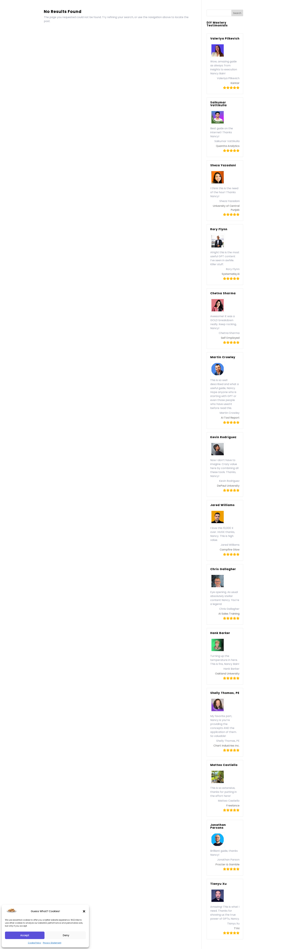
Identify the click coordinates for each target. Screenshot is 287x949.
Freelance (232, 805)
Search (237, 13)
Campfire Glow (229, 550)
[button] (84, 911)
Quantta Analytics (227, 146)
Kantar (235, 83)
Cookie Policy (34, 942)
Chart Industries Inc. (226, 746)
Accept (24, 935)
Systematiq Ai (230, 274)
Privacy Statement (52, 942)
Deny (66, 935)
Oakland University (227, 673)
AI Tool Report (230, 418)
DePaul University (228, 486)
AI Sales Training (228, 614)
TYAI (236, 928)
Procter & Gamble (227, 864)
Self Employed (230, 338)
